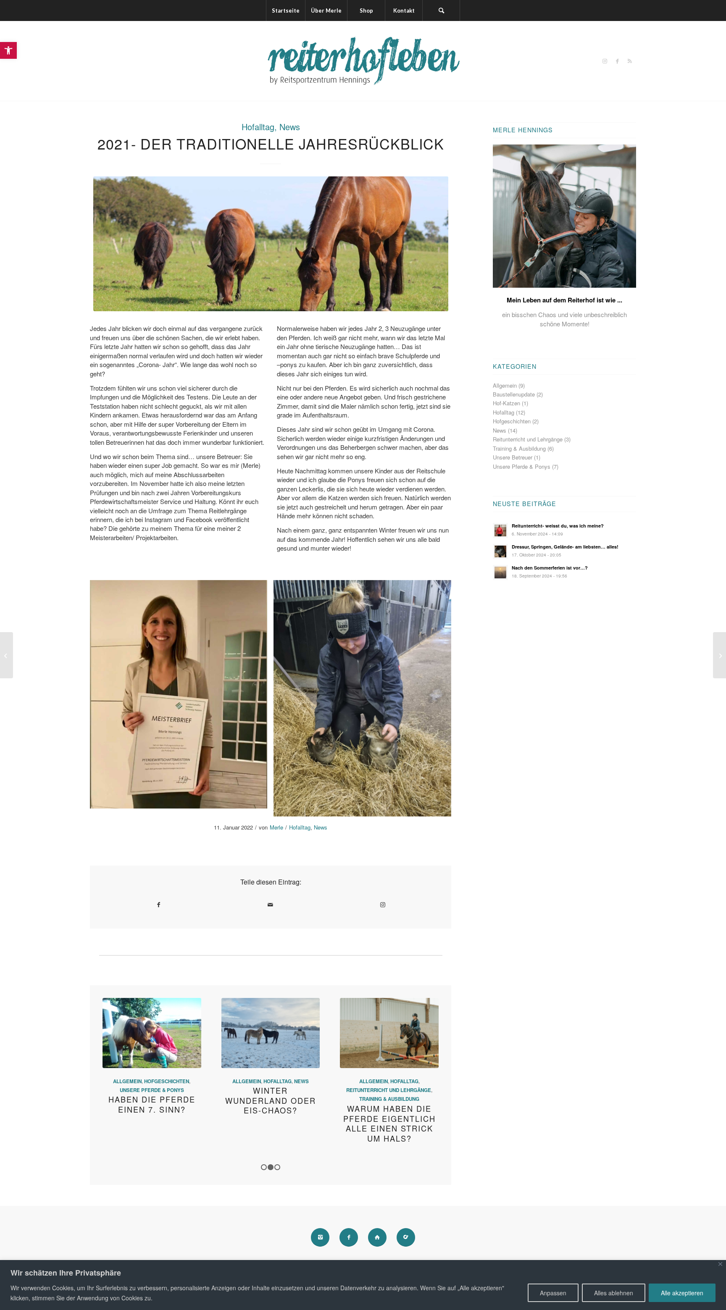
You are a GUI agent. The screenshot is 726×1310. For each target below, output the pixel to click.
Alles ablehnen (613, 1293)
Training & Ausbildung (389, 1099)
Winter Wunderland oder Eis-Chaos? (270, 1100)
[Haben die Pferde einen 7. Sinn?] (152, 1033)
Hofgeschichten (166, 1081)
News (289, 127)
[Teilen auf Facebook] (159, 905)
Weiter (426, 1063)
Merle (276, 827)
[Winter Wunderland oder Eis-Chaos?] (270, 1033)
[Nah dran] (720, 1264)
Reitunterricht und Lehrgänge (388, 1090)
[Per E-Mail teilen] (271, 905)
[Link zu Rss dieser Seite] (629, 61)
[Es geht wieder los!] (6, 655)
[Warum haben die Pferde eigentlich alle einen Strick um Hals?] (389, 1033)
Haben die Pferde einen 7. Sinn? (151, 1104)
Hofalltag (258, 127)
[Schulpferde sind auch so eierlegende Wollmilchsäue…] (719, 655)
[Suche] (441, 10)
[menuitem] (285, 10)
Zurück (115, 1063)
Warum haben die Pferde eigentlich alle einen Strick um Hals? (389, 1123)
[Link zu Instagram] (604, 61)
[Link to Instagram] (382, 905)
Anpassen (553, 1293)
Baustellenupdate (514, 394)
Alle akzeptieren (682, 1293)
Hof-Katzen (506, 403)
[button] (8, 50)
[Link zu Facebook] (617, 61)
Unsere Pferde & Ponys (152, 1090)
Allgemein (127, 1081)
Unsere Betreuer (512, 457)
